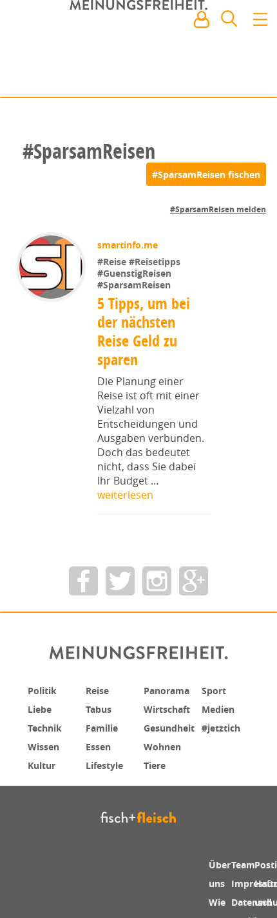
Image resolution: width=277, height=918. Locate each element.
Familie (105, 726)
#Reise (114, 261)
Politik (44, 690)
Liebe (41, 708)
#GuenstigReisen (136, 273)
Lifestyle (107, 762)
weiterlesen (125, 495)
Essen (100, 744)
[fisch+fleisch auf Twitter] (120, 580)
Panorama (171, 690)
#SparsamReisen (135, 285)
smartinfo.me (129, 245)
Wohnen (165, 744)
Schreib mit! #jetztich (211, 78)
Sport (215, 690)
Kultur (44, 762)
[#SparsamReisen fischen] (206, 174)
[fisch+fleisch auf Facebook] (83, 580)
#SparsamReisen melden (218, 209)
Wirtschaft (171, 708)
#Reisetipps (156, 261)
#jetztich (224, 726)
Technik (48, 726)
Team (245, 864)
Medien (221, 708)
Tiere (156, 762)
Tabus (101, 708)
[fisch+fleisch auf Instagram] (156, 580)
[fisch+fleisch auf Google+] (193, 580)
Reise (99, 690)
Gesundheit (174, 726)
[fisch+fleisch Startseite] (138, 51)
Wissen (46, 744)
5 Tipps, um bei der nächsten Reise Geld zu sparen (144, 331)
